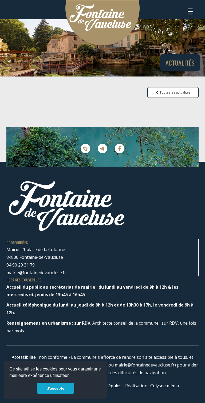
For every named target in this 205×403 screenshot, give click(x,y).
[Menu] (190, 11)
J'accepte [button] (55, 388)
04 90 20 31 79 (20, 265)
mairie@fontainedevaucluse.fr (36, 273)
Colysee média (164, 386)
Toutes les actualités (174, 92)
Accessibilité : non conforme (39, 357)
